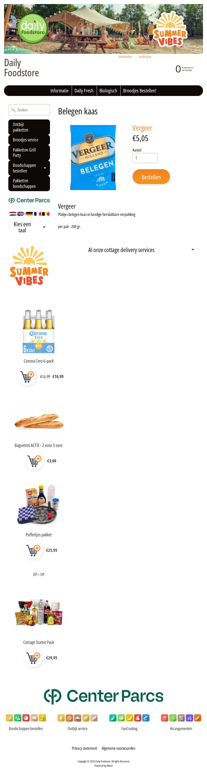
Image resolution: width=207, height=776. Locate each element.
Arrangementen (181, 728)
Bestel (27, 376)
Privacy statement (84, 748)
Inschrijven (145, 56)
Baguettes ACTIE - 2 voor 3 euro (39, 445)
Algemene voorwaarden (118, 748)
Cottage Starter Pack (38, 642)
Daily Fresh (83, 90)
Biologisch (108, 90)
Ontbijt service (78, 728)
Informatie (59, 90)
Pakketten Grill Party (24, 152)
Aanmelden (125, 56)
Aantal (137, 150)
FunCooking (129, 728)
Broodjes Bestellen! (140, 90)
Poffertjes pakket (39, 535)
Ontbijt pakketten (20, 127)
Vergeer (142, 128)
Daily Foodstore (21, 67)
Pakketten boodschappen (24, 183)
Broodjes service (25, 140)
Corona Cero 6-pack (39, 361)
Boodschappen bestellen (31, 169)
